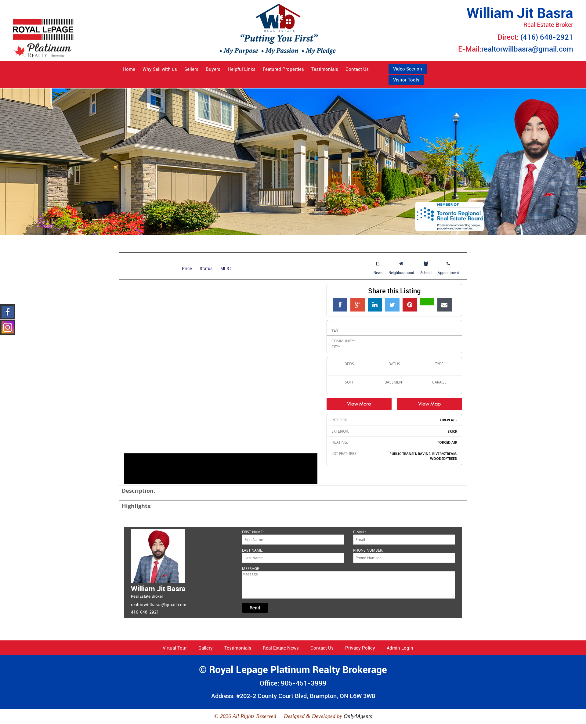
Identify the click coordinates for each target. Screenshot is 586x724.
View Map (429, 403)
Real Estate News (281, 648)
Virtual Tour (175, 648)
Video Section (407, 69)
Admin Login (400, 648)
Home (129, 69)
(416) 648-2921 (546, 37)
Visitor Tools (406, 80)
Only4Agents (358, 716)
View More (359, 403)
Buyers (213, 69)
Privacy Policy (360, 648)
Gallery (205, 648)
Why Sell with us (160, 69)
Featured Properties (283, 69)
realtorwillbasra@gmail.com (527, 49)
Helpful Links (241, 69)
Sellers (191, 69)
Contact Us (357, 69)
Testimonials (324, 69)
